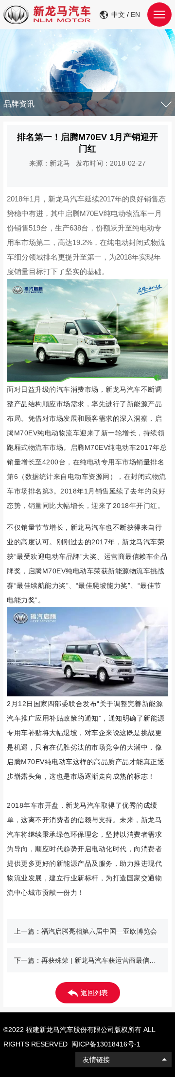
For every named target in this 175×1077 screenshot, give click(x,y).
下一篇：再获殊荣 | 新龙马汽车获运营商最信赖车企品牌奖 (91, 960)
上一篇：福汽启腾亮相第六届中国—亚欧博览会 (85, 931)
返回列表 (94, 993)
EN (135, 14)
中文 (118, 14)
